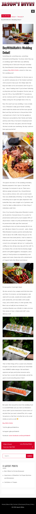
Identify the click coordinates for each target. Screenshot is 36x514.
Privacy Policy (30, 504)
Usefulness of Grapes (10, 482)
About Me (9, 504)
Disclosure (22, 504)
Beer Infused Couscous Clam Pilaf (9, 445)
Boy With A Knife (13, 70)
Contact (15, 504)
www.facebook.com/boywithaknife (19, 436)
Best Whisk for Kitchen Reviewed (14, 471)
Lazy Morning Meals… (26, 444)
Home (3, 504)
